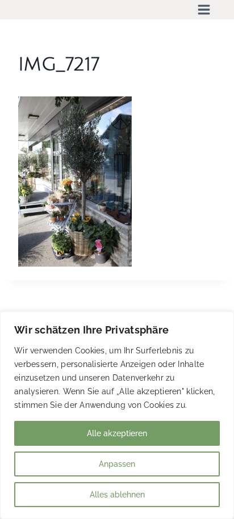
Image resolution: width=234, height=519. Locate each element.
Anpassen (117, 464)
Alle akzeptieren (117, 433)
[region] (117, 415)
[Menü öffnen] (204, 9)
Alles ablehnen (117, 494)
